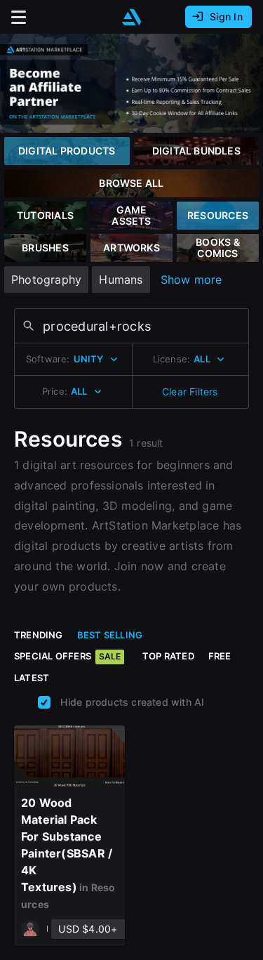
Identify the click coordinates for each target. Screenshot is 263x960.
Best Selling (110, 634)
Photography (46, 279)
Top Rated (168, 656)
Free (219, 656)
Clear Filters (190, 391)
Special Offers (67, 656)
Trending (38, 634)
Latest (31, 677)
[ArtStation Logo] (132, 17)
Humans (120, 279)
